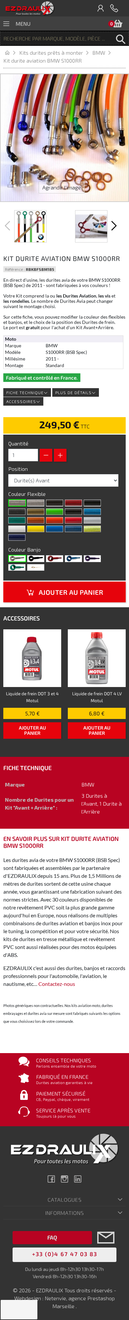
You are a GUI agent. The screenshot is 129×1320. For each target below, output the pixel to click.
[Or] (35, 512)
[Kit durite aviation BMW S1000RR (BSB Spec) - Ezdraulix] (30, 226)
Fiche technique (25, 392)
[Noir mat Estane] (17, 512)
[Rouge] (73, 520)
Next (113, 225)
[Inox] (17, 558)
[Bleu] (73, 558)
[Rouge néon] (73, 503)
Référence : (15, 269)
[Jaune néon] (92, 529)
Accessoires (21, 401)
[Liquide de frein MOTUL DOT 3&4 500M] (32, 658)
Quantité (18, 443)
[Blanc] (17, 529)
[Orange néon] (35, 520)
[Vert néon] (17, 520)
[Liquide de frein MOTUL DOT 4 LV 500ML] (97, 658)
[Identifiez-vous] (101, 8)
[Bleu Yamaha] (54, 529)
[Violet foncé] (17, 537)
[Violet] (92, 558)
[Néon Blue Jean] (73, 529)
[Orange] (54, 520)
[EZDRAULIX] (30, 8)
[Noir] (92, 503)
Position (18, 469)
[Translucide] (35, 503)
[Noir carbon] (54, 503)
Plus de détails (73, 392)
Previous (8, 225)
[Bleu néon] (92, 512)
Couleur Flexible (27, 494)
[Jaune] (35, 529)
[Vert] (17, 567)
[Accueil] (11, 52)
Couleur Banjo (25, 549)
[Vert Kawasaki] (54, 512)
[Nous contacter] (105, 1247)
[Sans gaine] (17, 503)
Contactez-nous (56, 984)
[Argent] (92, 520)
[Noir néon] (73, 512)
